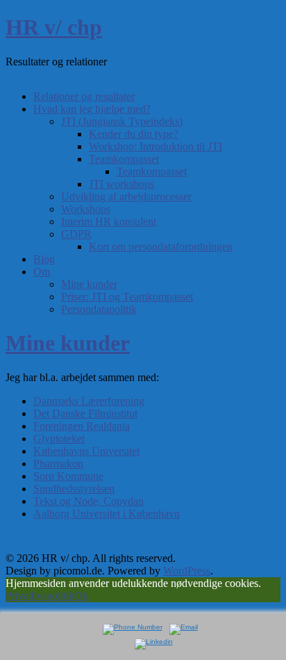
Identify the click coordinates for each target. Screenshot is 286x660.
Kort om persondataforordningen (161, 246)
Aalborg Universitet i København (106, 514)
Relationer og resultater (84, 96)
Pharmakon (58, 463)
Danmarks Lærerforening (88, 401)
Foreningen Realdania (81, 426)
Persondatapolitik (99, 309)
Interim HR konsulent (108, 221)
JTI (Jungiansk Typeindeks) (122, 121)
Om (41, 271)
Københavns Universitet (86, 451)
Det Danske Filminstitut (85, 413)
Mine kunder (89, 284)
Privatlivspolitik (40, 596)
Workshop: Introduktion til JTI (155, 146)
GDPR (76, 234)
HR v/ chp (54, 27)
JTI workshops (121, 184)
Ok (81, 596)
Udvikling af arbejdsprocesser (126, 196)
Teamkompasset (124, 159)
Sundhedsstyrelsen (74, 488)
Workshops (85, 209)
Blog (44, 259)
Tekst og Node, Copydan (88, 501)
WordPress (186, 571)
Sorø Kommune (68, 476)
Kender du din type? (133, 134)
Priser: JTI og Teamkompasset (127, 297)
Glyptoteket (59, 438)
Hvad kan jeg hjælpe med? (92, 109)
